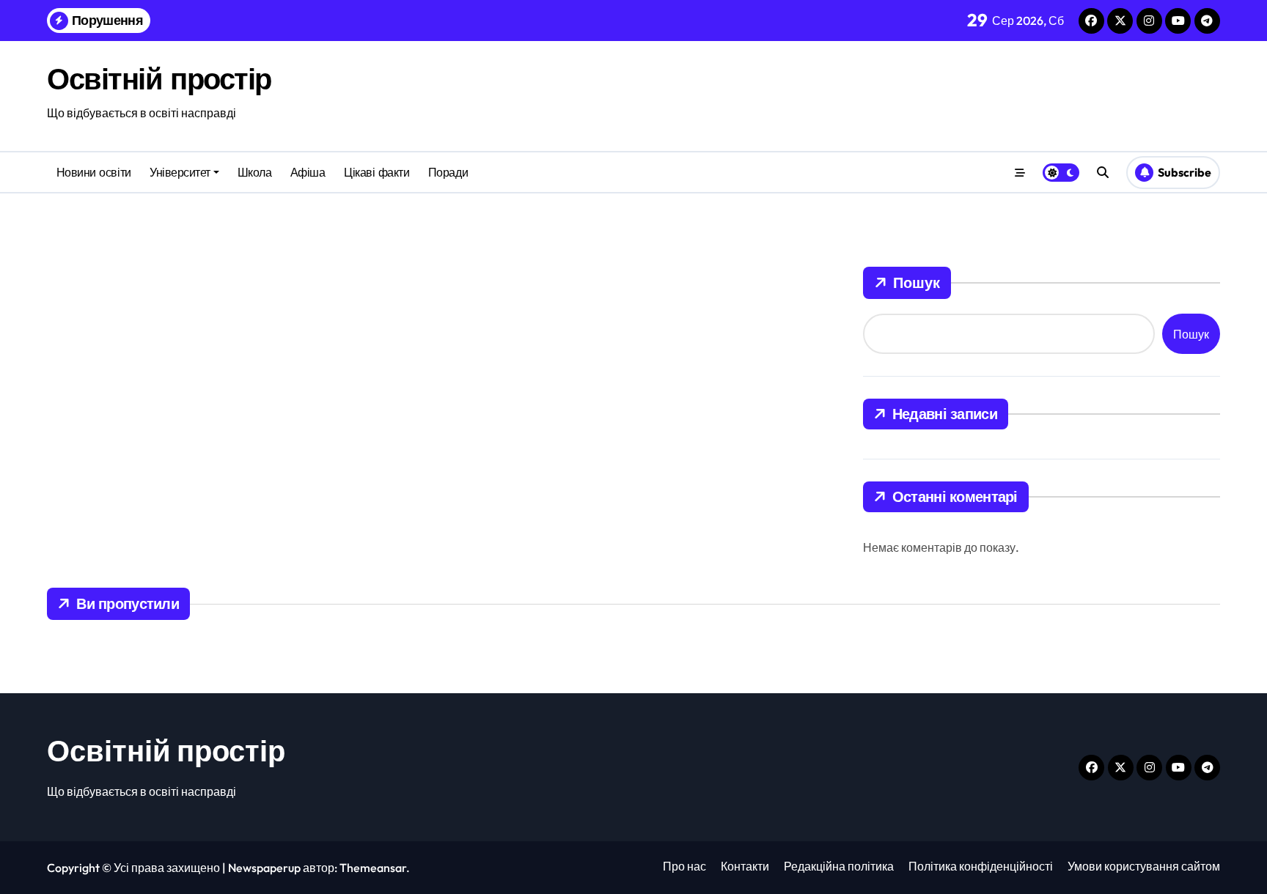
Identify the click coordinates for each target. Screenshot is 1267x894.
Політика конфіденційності (980, 866)
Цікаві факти (376, 172)
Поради (448, 172)
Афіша (308, 172)
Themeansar (372, 867)
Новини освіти (93, 172)
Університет (180, 172)
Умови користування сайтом (1144, 866)
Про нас (684, 866)
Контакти (745, 866)
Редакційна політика (839, 866)
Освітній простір (159, 78)
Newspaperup (264, 867)
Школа (255, 172)
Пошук (916, 282)
